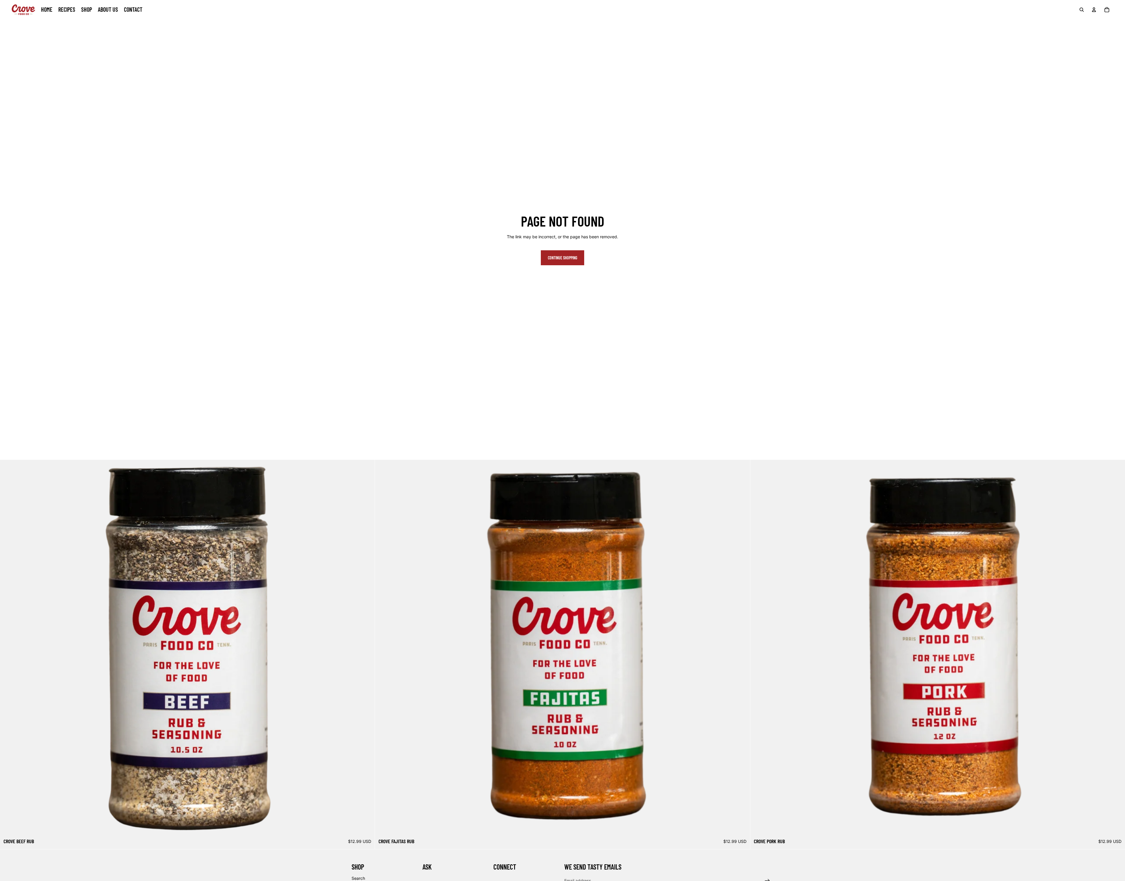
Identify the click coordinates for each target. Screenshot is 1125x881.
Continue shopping (562, 257)
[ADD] (366, 826)
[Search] (1081, 9)
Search (358, 878)
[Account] (1094, 9)
